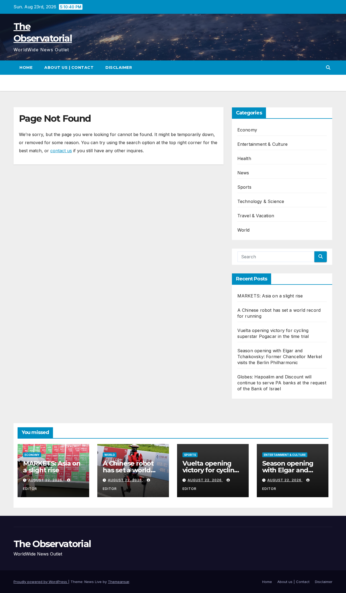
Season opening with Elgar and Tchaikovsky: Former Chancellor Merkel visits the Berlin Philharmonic (279, 356)
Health (244, 158)
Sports (244, 187)
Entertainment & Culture (262, 144)
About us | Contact (69, 67)
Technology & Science (260, 201)
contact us (61, 150)
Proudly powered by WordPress (41, 582)
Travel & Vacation (255, 215)
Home (25, 67)
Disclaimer (118, 67)
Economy (247, 130)
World (243, 230)
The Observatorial (52, 544)
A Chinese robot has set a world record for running (132, 470)
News (243, 172)
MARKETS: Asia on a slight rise (270, 296)
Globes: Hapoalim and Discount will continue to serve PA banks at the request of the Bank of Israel (281, 382)
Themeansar (118, 582)
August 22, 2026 (45, 480)
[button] (328, 67)
